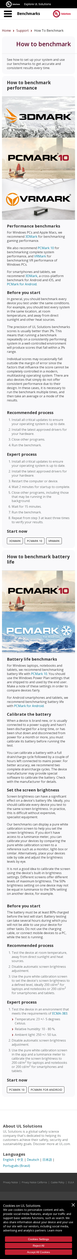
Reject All (38, 1245)
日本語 (47, 1159)
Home (6, 30)
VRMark (40, 256)
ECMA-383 (59, 1013)
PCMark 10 (46, 248)
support (22, 30)
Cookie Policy (57, 1182)
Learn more (54, 1230)
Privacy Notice (10, 1182)
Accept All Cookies (38, 1252)
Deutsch (33, 1159)
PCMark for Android (22, 284)
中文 (20, 1159)
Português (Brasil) (16, 1166)
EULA (71, 1182)
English (8, 1159)
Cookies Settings (38, 1239)
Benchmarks (28, 13)
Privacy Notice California (34, 1182)
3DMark (31, 236)
